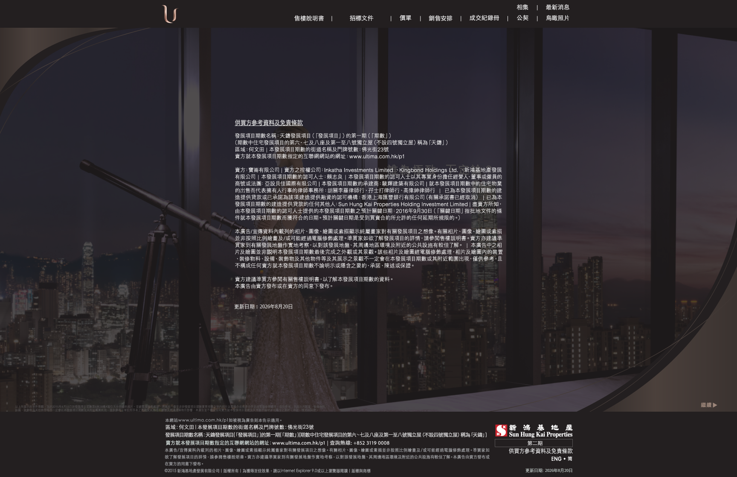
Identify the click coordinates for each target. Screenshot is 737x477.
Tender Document (362, 18)
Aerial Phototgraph (557, 18)
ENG (556, 459)
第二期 (534, 443)
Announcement (558, 7)
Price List (406, 18)
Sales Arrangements (441, 18)
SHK (534, 431)
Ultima (170, 17)
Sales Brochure (309, 18)
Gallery (522, 7)
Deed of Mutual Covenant (522, 18)
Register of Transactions (484, 18)
